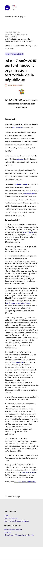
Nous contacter (10, 518)
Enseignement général (14, 54)
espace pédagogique (12, 32)
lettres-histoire (10, 37)
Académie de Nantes (13, 529)
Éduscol (7, 532)
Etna (6, 515)
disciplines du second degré (15, 34)
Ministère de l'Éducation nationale (19, 535)
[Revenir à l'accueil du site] (15, 8)
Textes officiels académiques (16, 520)
